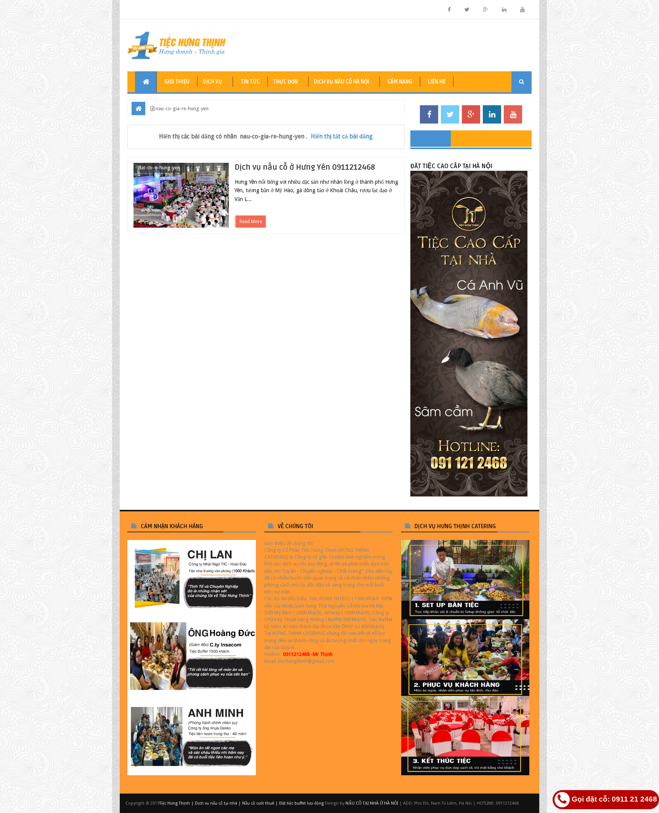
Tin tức (250, 82)
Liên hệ (436, 82)
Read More (250, 221)
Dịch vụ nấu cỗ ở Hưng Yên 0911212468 (305, 167)
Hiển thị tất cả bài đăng (342, 136)
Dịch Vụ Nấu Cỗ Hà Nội (341, 82)
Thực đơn (285, 82)
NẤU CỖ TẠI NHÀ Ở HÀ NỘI (372, 803)
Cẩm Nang (399, 82)
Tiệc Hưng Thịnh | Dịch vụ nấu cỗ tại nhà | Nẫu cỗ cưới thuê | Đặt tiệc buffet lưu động (241, 803)
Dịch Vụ (212, 82)
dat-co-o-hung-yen (159, 167)
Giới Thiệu (177, 82)
